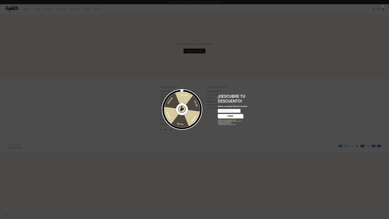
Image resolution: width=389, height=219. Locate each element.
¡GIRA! (230, 116)
